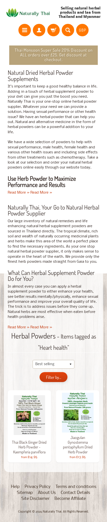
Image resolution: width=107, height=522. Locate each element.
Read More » (18, 193)
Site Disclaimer (35, 498)
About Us (47, 492)
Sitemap (25, 492)
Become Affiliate (70, 498)
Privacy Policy (38, 486)
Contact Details (75, 492)
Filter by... (53, 377)
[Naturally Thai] (29, 12)
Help (15, 486)
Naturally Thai (52, 511)
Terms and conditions (75, 486)
